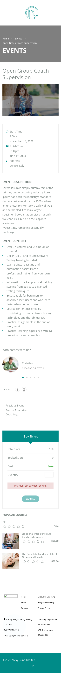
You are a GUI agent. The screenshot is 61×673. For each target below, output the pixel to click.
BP (4, 522)
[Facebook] (17, 389)
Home (5, 38)
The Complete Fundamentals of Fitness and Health (39, 555)
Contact (24, 608)
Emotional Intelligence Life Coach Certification (36, 535)
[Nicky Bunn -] (32, 13)
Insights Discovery (46, 602)
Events (18, 38)
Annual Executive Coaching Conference (16, 414)
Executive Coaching (46, 596)
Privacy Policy (44, 608)
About (23, 602)
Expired (30, 498)
